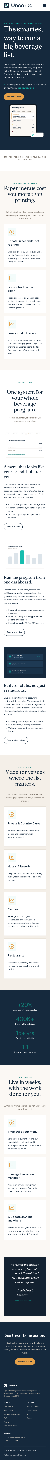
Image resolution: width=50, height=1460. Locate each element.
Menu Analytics (10, 1410)
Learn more (25, 826)
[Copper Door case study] (16, 165)
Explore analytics (14, 632)
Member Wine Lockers (12, 1414)
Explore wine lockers (16, 740)
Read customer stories (24, 1300)
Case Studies (32, 1410)
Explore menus (13, 527)
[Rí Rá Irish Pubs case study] (6, 165)
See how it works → (27, 88)
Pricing (6, 1422)
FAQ (5, 1418)
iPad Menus (8, 1407)
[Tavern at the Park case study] (43, 165)
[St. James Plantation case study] (34, 165)
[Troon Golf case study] (25, 165)
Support (30, 1418)
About (29, 1414)
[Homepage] (22, 5)
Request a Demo (14, 97)
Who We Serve (33, 1407)
